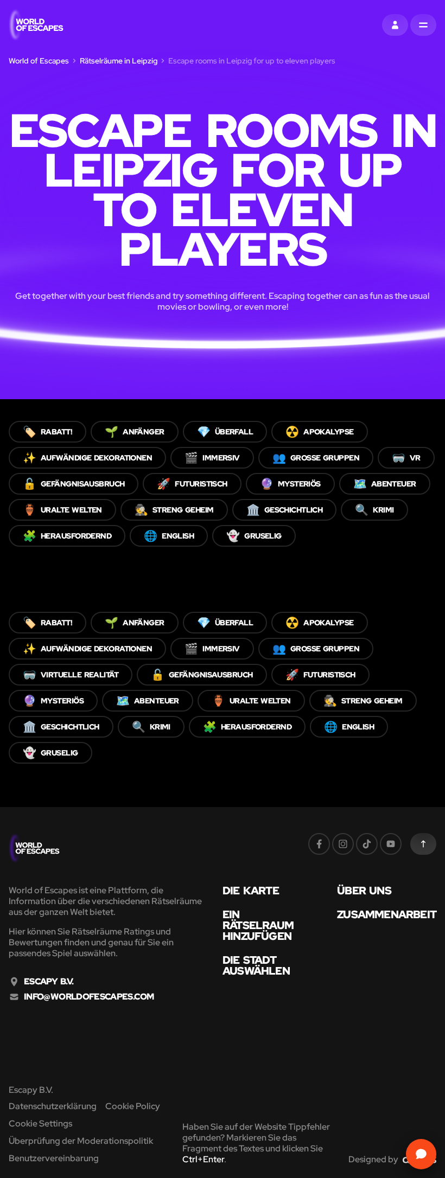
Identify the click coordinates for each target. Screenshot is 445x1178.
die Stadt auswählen (256, 965)
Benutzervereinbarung (54, 1158)
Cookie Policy (132, 1106)
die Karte (251, 890)
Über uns (364, 890)
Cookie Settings (40, 1123)
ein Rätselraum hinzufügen (258, 925)
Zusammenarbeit (386, 914)
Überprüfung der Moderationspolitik (81, 1141)
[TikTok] (367, 844)
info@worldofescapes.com (89, 996)
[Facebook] (319, 844)
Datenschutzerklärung (53, 1106)
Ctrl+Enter (203, 1159)
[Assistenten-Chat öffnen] (421, 1154)
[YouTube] (391, 844)
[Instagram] (343, 844)
